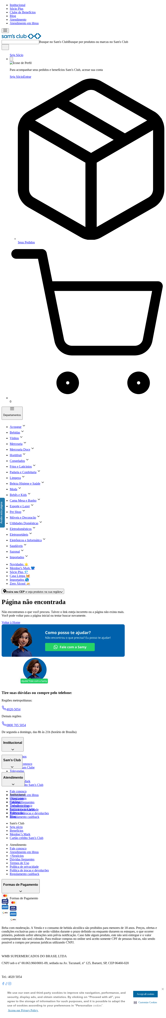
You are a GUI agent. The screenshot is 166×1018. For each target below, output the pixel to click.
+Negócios (17, 855)
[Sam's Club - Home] (21, 38)
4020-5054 (13, 709)
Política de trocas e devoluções (29, 813)
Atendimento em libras (24, 23)
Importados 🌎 (19, 579)
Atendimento (18, 19)
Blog (13, 16)
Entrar (27, 76)
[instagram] (9, 984)
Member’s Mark (20, 834)
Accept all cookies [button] (145, 994)
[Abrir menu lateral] (5, 30)
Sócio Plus (16, 8)
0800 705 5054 (16, 725)
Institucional (17, 5)
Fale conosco (18, 791)
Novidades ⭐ (19, 564)
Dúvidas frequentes (22, 802)
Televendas (17, 771)
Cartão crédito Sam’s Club (26, 785)
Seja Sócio (16, 55)
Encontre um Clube (22, 809)
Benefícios (16, 830)
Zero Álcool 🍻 (20, 583)
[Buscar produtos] (5, 47)
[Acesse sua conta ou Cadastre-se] (11, 59)
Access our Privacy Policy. (23, 1010)
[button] (145, 1002)
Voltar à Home (11, 622)
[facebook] (3, 984)
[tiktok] (6, 984)
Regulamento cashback (24, 817)
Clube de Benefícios (23, 12)
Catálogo (15, 802)
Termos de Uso (19, 863)
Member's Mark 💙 (22, 568)
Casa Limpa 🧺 (20, 576)
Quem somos (18, 798)
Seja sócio (16, 827)
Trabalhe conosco (21, 805)
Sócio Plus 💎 (19, 572)
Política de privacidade (24, 866)
